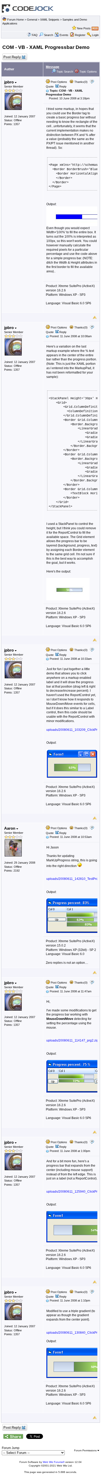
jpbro (9, 82)
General (32, 19)
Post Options (58, 81)
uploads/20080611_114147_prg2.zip (72, 1040)
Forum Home (15, 19)
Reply (63, 86)
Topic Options (88, 71)
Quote (50, 86)
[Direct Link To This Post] (47, 90)
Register (80, 35)
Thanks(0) (81, 81)
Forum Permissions (85, 1450)
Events (64, 35)
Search (48, 35)
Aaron (10, 828)
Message (52, 67)
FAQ (35, 35)
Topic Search (64, 71)
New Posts (84, 28)
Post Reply (12, 57)
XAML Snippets (49, 19)
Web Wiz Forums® (53, 1462)
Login (95, 35)
